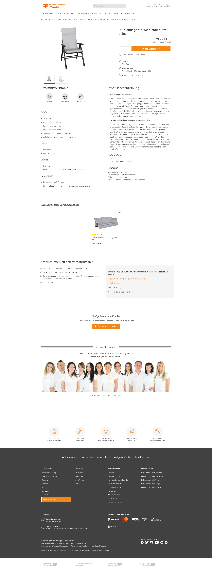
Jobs (77, 484)
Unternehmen (79, 473)
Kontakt (111, 473)
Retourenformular (114, 476)
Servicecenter (113, 498)
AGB (43, 487)
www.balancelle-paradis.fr (147, 564)
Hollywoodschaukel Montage (151, 473)
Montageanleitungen (115, 487)
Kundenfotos (112, 491)
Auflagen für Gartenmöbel (88, 19)
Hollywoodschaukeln (51, 13)
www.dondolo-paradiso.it (115, 564)
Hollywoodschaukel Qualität (151, 487)
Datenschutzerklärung (49, 476)
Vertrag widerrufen (49, 499)
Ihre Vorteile (79, 476)
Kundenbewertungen (115, 502)
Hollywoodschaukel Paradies (58, 19)
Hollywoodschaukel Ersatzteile (104, 13)
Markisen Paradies (50, 564)
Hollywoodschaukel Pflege (150, 484)
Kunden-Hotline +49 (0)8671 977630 (128, 278)
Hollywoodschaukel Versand (151, 480)
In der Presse (79, 480)
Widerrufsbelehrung (49, 473)
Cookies (45, 495)
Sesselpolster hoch (103, 19)
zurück (44, 19)
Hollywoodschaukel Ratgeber (118, 480)
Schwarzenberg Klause (84, 564)
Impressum (46, 491)
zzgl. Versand (166, 42)
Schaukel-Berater (114, 495)
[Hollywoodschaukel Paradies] (56, 6)
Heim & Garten (126, 13)
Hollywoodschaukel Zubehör (75, 13)
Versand (45, 484)
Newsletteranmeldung (115, 484)
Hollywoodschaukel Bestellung (152, 476)
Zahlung (45, 480)
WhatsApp (115, 283)
